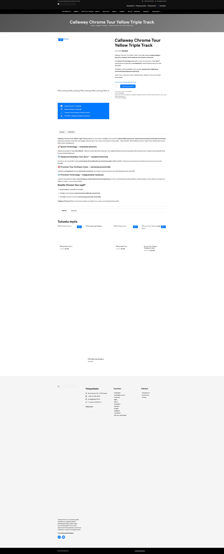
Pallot (130, 11)
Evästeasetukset (140, 551)
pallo (156, 94)
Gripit (97, 11)
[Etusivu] (66, 6)
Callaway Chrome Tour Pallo (143, 94)
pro (159, 94)
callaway (134, 94)
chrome (153, 94)
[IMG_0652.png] (83, 58)
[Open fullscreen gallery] (107, 87)
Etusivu (93, 25)
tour (162, 94)
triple (116, 96)
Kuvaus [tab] (62, 132)
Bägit (114, 11)
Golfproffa (65, 551)
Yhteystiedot (151, 6)
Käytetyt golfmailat (120, 415)
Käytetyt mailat (88, 11)
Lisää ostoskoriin (128, 86)
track (164, 94)
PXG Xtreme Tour (121, 246)
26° (130, 94)
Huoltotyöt (145, 395)
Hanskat (137, 11)
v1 (124, 96)
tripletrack (121, 96)
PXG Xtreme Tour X (66, 246)
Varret (76, 11)
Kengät (146, 11)
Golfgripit (117, 411)
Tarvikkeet (156, 11)
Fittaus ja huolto (141, 6)
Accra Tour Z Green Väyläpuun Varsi (150, 247)
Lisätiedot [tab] (71, 132)
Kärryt (122, 11)
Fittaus (144, 397)
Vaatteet (106, 11)
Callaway (124, 97)
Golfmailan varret (119, 395)
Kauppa (98, 25)
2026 (127, 94)
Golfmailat (66, 11)
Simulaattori (131, 6)
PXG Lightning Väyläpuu (96, 359)
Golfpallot (121, 93)
